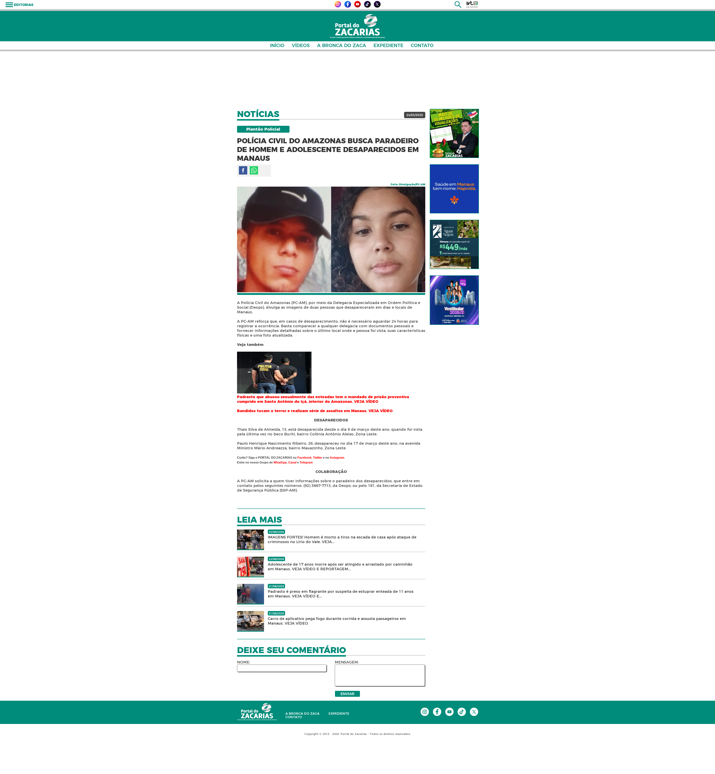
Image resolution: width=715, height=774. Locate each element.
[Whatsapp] (254, 170)
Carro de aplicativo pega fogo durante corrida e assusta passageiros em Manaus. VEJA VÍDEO (337, 621)
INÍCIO (277, 45)
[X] (377, 6)
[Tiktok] (367, 6)
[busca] (458, 7)
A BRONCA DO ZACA (341, 45)
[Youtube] (357, 6)
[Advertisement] (357, 80)
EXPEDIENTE (388, 45)
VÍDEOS (301, 45)
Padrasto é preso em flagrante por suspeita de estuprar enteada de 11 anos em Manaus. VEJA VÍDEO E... (341, 593)
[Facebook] (347, 6)
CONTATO (422, 45)
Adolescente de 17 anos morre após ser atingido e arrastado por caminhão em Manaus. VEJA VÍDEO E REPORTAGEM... (340, 566)
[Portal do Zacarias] (357, 26)
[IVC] (472, 4)
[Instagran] (337, 6)
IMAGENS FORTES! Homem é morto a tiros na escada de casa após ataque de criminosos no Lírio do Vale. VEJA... (342, 539)
